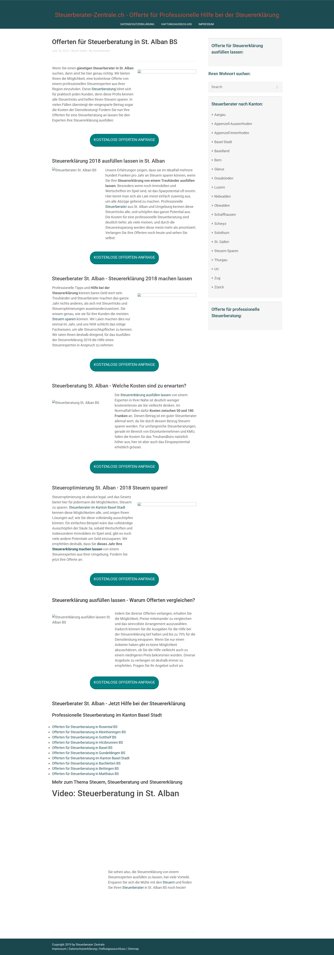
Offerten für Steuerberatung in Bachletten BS (86, 763)
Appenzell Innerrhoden (231, 133)
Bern (218, 160)
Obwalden (222, 205)
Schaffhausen (225, 214)
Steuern (169, 882)
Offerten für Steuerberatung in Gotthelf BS (84, 737)
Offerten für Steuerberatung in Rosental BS (85, 727)
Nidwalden (222, 196)
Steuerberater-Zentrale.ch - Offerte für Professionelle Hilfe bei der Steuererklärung (167, 15)
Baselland (221, 151)
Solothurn (221, 233)
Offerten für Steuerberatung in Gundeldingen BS (88, 753)
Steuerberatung (104, 89)
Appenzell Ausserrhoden (233, 124)
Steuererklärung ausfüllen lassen (145, 395)
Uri (216, 269)
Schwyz (220, 224)
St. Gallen (221, 242)
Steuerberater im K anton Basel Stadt (97, 507)
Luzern (219, 187)
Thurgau (220, 260)
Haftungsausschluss (176, 24)
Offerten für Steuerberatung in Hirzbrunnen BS (87, 742)
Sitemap (133, 949)
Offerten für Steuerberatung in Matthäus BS (85, 774)
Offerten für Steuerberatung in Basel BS (82, 748)
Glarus (219, 169)
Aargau (220, 115)
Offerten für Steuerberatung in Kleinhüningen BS (89, 732)
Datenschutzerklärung (137, 24)
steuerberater (101, 51)
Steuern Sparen (226, 251)
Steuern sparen (64, 319)
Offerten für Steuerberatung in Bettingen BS (85, 768)
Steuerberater (116, 207)
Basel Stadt (223, 142)
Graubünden (223, 178)
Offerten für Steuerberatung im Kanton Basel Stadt (91, 758)
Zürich (219, 287)
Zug (217, 278)
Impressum (206, 24)
